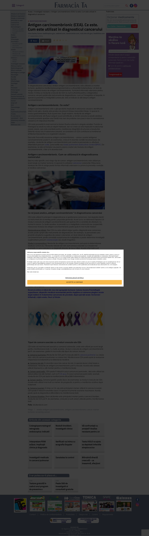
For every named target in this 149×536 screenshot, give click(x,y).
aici (38, 272)
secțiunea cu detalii (50, 259)
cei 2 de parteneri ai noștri (38, 254)
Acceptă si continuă (74, 282)
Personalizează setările (74, 278)
